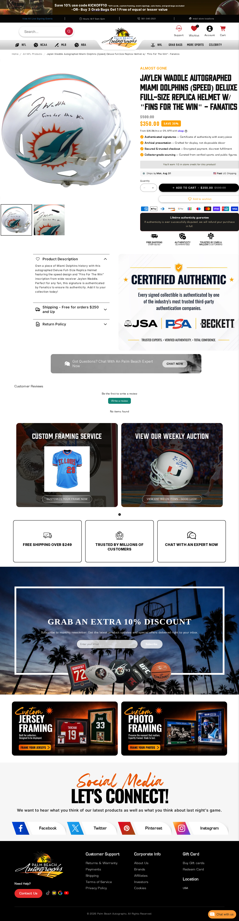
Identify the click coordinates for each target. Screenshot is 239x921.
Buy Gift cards (193, 863)
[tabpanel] (67, 465)
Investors (141, 882)
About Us (141, 863)
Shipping (92, 875)
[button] (20, 45)
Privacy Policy (96, 888)
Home (15, 54)
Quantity (145, 180)
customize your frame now (67, 499)
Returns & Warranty (102, 863)
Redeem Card (193, 869)
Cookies (140, 888)
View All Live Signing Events (37, 18)
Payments (93, 869)
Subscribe (151, 644)
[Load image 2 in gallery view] (49, 219)
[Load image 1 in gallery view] (16, 219)
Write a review (119, 400)
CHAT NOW (175, 363)
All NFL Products (32, 54)
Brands (139, 869)
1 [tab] (119, 514)
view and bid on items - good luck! (172, 499)
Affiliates (140, 875)
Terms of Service (99, 882)
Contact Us (28, 893)
